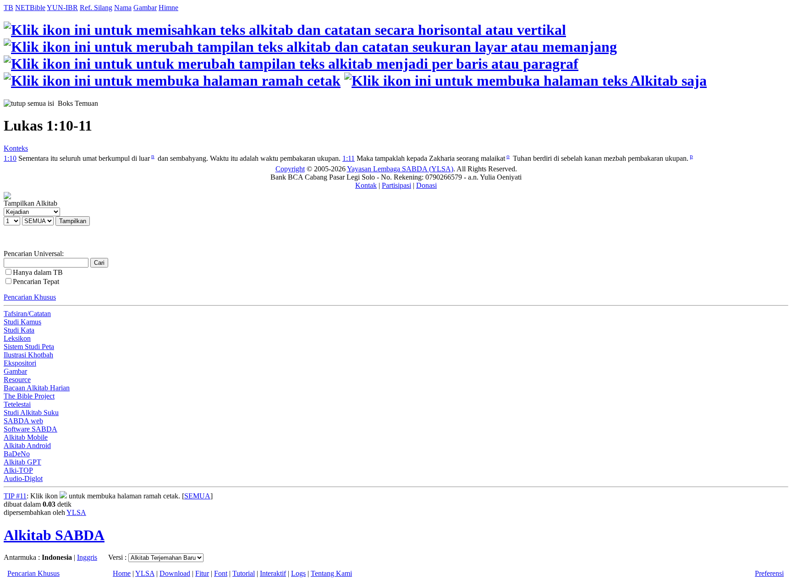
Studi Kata (19, 330)
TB (8, 7)
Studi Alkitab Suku (31, 412)
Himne (168, 7)
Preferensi (769, 573)
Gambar (145, 7)
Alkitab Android (27, 445)
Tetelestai (17, 404)
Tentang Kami (331, 573)
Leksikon (17, 338)
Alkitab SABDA (54, 535)
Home (122, 573)
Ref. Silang (96, 7)
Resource (17, 379)
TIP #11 (15, 496)
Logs (298, 573)
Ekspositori (20, 363)
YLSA (76, 512)
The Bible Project (29, 396)
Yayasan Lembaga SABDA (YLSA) (400, 169)
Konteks (16, 148)
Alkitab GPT (22, 462)
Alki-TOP (18, 470)
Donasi (426, 185)
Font (220, 573)
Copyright (290, 169)
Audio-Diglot (23, 478)
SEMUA (197, 496)
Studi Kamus (22, 322)
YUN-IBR (62, 7)
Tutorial (243, 573)
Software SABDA (30, 429)
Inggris (87, 557)
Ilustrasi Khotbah (28, 355)
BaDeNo (17, 454)
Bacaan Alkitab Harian (37, 388)
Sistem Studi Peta (29, 346)
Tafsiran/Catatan (27, 313)
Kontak (366, 185)
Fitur (202, 573)
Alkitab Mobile (26, 437)
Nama (123, 7)
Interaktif (273, 573)
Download (175, 573)
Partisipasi (396, 185)
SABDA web (23, 421)
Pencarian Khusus (30, 297)
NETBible (30, 7)
